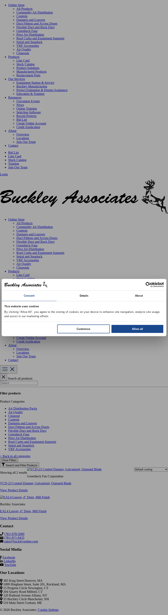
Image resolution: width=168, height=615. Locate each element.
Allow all (137, 328)
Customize (83, 328)
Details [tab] (84, 295)
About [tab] (139, 295)
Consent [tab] (29, 295)
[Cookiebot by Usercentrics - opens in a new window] (146, 284)
